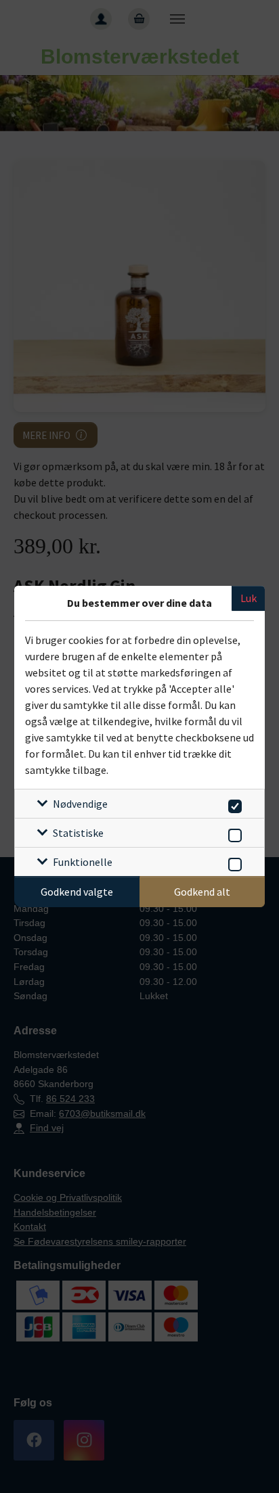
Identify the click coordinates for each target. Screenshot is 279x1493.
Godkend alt (202, 891)
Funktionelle (82, 862)
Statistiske (78, 833)
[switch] (232, 804)
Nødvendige (80, 803)
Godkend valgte (77, 891)
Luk (248, 598)
